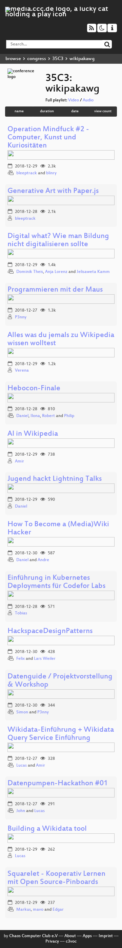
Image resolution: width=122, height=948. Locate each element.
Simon (22, 712)
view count (102, 111)
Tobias (21, 613)
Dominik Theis (29, 272)
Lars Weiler (45, 658)
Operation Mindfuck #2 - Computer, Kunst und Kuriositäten (48, 137)
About (70, 936)
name (19, 111)
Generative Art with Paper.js (53, 191)
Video (73, 100)
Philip (69, 416)
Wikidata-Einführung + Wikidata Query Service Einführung (60, 734)
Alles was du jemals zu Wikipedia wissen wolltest (60, 339)
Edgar (58, 909)
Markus (23, 909)
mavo (38, 909)
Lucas (21, 765)
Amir (19, 461)
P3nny (20, 317)
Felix (20, 658)
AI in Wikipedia (32, 434)
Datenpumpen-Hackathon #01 (57, 783)
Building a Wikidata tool (47, 829)
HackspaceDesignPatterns (50, 631)
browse (13, 59)
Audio (88, 100)
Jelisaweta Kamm (93, 272)
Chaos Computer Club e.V (33, 936)
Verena (22, 370)
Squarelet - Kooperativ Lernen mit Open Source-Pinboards (56, 878)
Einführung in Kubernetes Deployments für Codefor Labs (56, 582)
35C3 (57, 59)
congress (36, 59)
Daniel (22, 416)
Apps (87, 936)
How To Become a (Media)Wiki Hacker (58, 528)
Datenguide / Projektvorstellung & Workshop (60, 681)
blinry (51, 173)
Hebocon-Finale (33, 388)
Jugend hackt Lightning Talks (54, 479)
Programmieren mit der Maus (55, 290)
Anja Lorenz (56, 272)
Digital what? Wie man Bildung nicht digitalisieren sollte (58, 240)
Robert (48, 416)
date (75, 111)
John (20, 811)
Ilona (35, 416)
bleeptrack (26, 173)
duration (47, 111)
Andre (43, 560)
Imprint (106, 936)
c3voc (71, 941)
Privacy (52, 941)
